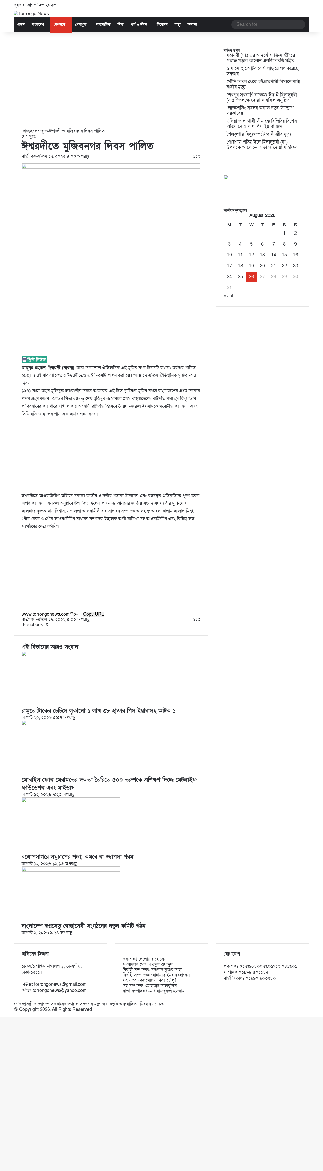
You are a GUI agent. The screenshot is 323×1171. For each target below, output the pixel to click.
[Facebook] (0, 1015)
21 (273, 266)
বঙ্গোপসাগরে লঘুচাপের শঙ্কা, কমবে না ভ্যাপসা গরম (77, 857)
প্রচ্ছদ (21, 24)
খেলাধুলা (80, 24)
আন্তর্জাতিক (103, 24)
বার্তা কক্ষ (29, 156)
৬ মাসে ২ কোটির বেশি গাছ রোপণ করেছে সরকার (262, 71)
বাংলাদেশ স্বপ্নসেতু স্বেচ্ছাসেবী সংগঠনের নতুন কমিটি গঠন (83, 926)
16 (295, 255)
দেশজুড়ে (59, 24)
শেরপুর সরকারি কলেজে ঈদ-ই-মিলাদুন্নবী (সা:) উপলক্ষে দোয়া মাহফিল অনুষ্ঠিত (262, 97)
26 (251, 277)
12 (251, 255)
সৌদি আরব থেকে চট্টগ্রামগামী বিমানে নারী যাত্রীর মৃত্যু (263, 84)
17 (229, 266)
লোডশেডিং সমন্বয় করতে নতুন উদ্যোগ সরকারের (260, 110)
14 (273, 255)
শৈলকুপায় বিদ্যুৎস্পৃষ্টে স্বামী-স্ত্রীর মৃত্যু (259, 134)
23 (295, 266)
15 (284, 255)
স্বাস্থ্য (178, 24)
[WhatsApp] (3, 1015)
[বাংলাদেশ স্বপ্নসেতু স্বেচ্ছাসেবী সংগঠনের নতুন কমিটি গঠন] (71, 870)
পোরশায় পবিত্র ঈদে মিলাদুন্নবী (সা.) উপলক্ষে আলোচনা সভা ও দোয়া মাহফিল (262, 145)
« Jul (228, 296)
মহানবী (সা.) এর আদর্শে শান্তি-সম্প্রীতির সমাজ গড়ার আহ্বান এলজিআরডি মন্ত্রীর (261, 58)
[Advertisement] (111, 80)
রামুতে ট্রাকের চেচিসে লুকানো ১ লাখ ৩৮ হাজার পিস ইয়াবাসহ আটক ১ (99, 711)
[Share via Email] (56, 625)
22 (284, 266)
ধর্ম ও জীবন (139, 24)
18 (240, 266)
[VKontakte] (55, 625)
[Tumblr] (51, 625)
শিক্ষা (121, 24)
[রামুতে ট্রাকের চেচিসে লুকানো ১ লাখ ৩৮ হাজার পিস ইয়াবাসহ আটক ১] (71, 655)
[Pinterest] (52, 625)
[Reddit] (54, 625)
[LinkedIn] (50, 625)
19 (251, 266)
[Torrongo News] (31, 13)
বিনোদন (162, 24)
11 (240, 255)
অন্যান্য (192, 24)
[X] (2, 1015)
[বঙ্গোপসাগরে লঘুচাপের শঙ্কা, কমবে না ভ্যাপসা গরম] (71, 801)
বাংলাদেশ (38, 24)
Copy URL (93, 614)
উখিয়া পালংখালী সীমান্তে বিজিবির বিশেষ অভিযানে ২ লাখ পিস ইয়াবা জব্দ (262, 124)
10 (229, 255)
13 (262, 255)
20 (262, 266)
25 (240, 277)
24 (229, 277)
